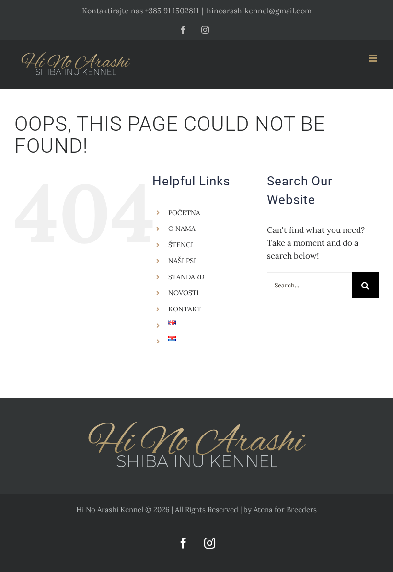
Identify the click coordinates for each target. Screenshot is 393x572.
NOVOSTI (183, 292)
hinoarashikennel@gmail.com (259, 10)
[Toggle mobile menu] (374, 58)
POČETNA (184, 212)
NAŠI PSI (182, 260)
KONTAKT (184, 309)
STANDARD (186, 277)
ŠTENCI (180, 244)
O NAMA (182, 228)
